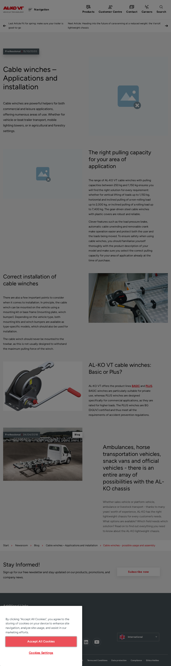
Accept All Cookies (41, 641)
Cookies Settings (41, 652)
